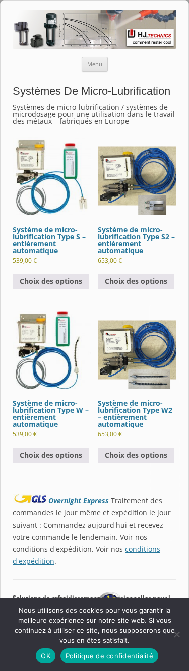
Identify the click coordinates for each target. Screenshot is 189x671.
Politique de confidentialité (109, 656)
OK (45, 656)
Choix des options (51, 281)
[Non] (176, 634)
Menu (94, 64)
